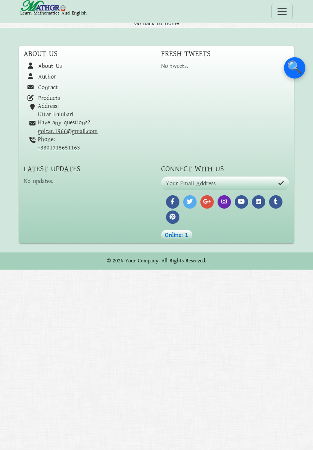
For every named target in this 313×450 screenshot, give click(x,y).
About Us (49, 66)
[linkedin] (258, 202)
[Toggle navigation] (282, 11)
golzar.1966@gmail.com (68, 131)
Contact (47, 87)
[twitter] (190, 202)
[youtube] (241, 202)
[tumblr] (275, 202)
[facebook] (172, 202)
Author (46, 76)
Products (48, 98)
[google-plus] (207, 202)
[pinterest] (172, 217)
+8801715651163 (59, 147)
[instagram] (224, 202)
